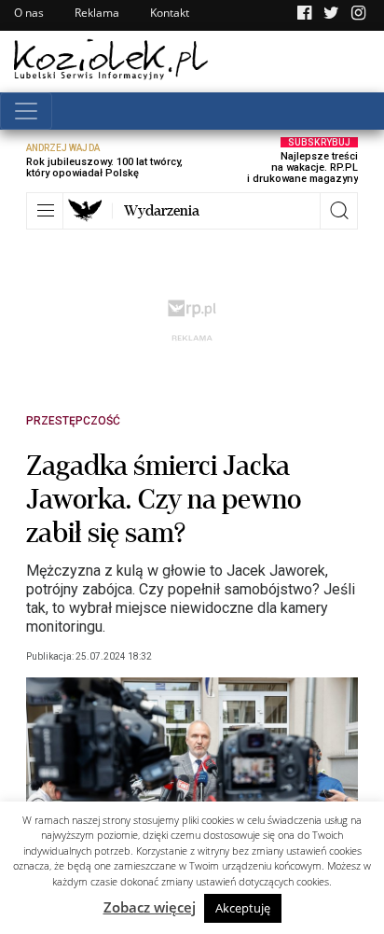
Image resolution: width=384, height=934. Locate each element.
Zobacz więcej (149, 907)
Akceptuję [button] (242, 907)
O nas (29, 13)
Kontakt (169, 13)
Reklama (97, 13)
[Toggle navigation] (26, 111)
